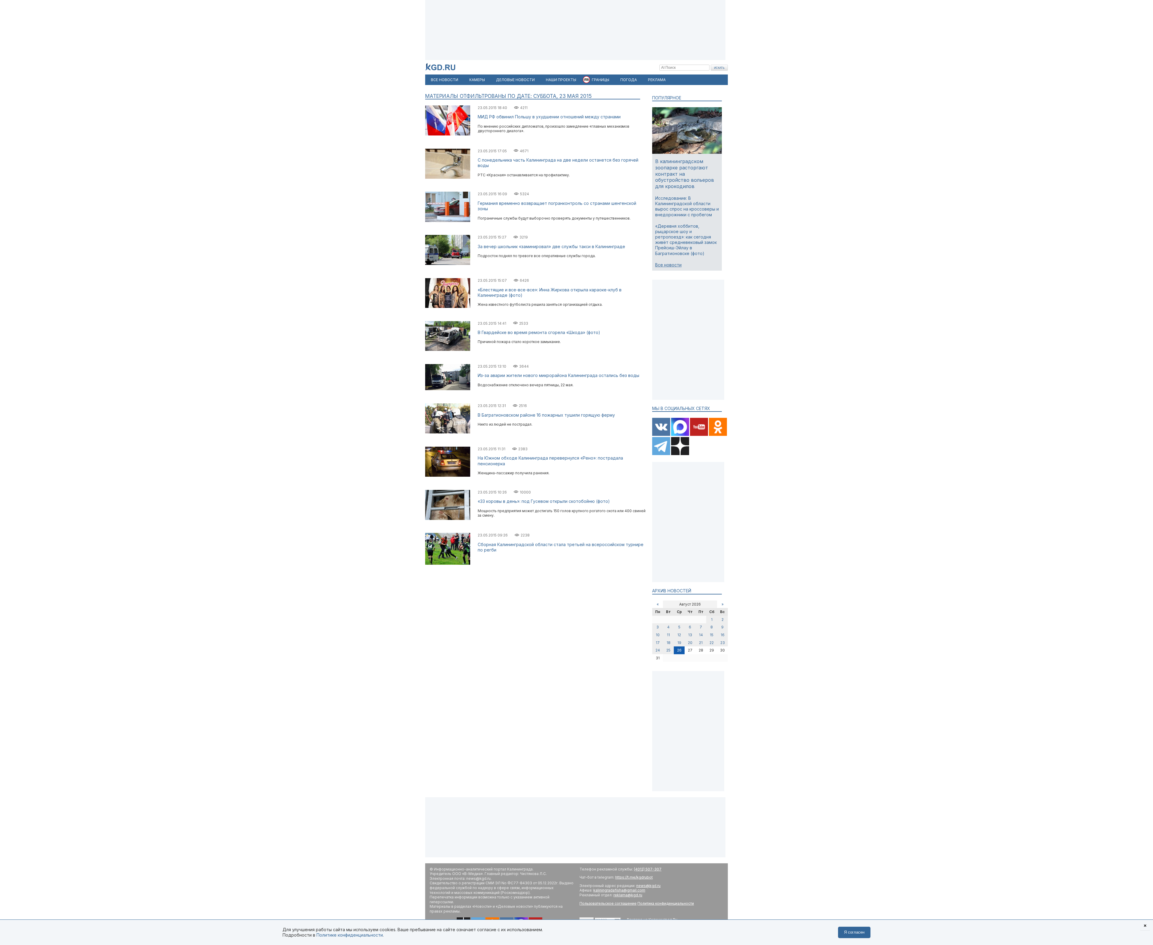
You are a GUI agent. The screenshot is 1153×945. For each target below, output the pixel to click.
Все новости (668, 264)
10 (658, 635)
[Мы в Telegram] (661, 453)
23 (722, 642)
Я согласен (854, 932)
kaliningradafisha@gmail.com (619, 890)
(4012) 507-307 (647, 869)
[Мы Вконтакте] (661, 434)
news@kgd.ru (648, 885)
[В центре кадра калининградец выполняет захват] (447, 563)
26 (679, 650)
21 (701, 642)
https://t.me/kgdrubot (634, 877)
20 (690, 642)
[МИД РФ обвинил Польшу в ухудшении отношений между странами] (447, 134)
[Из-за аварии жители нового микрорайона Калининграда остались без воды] (447, 389)
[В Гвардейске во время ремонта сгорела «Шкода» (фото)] (447, 349)
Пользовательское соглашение (608, 903)
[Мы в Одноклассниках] (718, 434)
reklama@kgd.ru (627, 895)
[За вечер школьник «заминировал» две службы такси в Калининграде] (447, 263)
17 (658, 642)
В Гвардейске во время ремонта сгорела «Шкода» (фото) (539, 332)
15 (711, 635)
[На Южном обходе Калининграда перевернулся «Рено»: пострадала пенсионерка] (447, 475)
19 (679, 642)
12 (679, 635)
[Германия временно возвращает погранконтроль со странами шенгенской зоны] (447, 220)
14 (701, 635)
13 (690, 635)
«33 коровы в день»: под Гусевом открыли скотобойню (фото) (544, 501)
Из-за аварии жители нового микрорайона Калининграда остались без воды (558, 375)
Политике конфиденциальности (349, 934)
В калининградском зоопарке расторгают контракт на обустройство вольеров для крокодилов (684, 173)
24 (657, 650)
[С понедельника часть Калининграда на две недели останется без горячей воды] (447, 177)
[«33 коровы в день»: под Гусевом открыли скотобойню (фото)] (447, 518)
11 (668, 635)
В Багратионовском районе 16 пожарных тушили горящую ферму (546, 415)
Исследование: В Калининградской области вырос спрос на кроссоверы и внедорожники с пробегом (687, 206)
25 (668, 650)
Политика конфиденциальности (665, 903)
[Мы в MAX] (680, 434)
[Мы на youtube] (699, 434)
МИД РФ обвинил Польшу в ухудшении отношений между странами (549, 116)
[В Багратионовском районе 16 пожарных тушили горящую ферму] (447, 432)
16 (723, 635)
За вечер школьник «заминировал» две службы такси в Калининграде (551, 246)
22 (712, 642)
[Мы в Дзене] (680, 453)
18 (668, 642)
